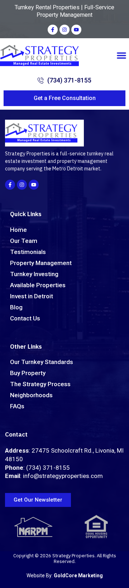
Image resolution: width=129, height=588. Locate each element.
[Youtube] (76, 30)
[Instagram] (64, 30)
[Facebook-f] (53, 30)
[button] (121, 55)
